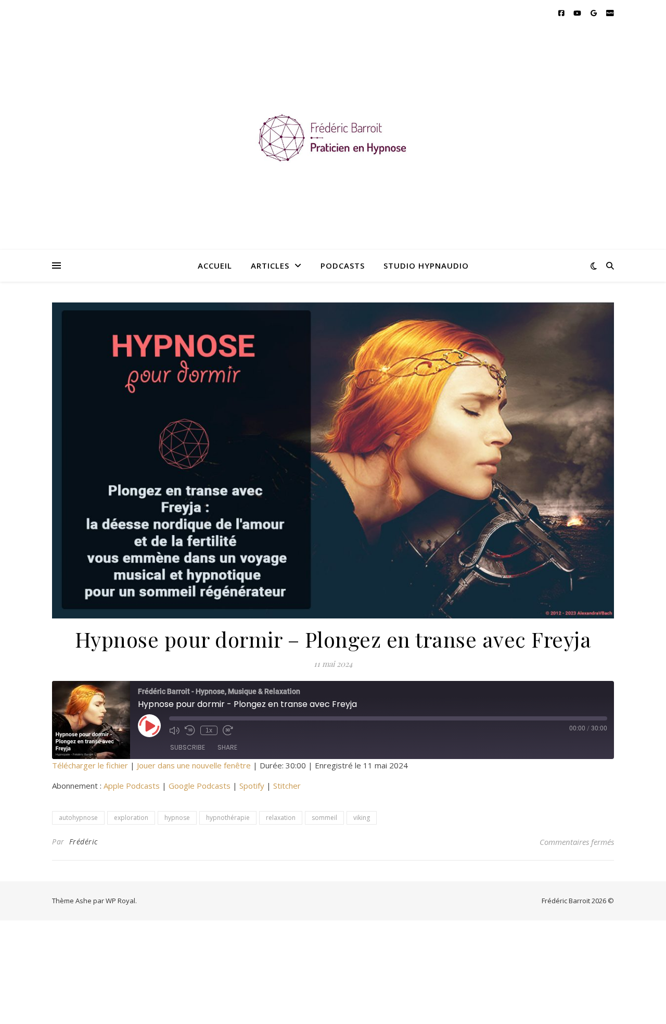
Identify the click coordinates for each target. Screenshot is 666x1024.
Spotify (251, 785)
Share (227, 747)
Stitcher (287, 785)
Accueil (215, 265)
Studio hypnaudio (426, 265)
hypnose (177, 817)
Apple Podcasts (132, 785)
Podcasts (343, 265)
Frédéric (83, 841)
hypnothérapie (228, 817)
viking (361, 817)
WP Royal (120, 900)
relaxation (281, 817)
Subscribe (187, 747)
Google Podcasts (199, 785)
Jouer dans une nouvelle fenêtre (194, 765)
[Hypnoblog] (333, 138)
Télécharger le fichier (90, 765)
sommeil (324, 817)
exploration (131, 817)
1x (209, 730)
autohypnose (78, 817)
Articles (270, 265)
